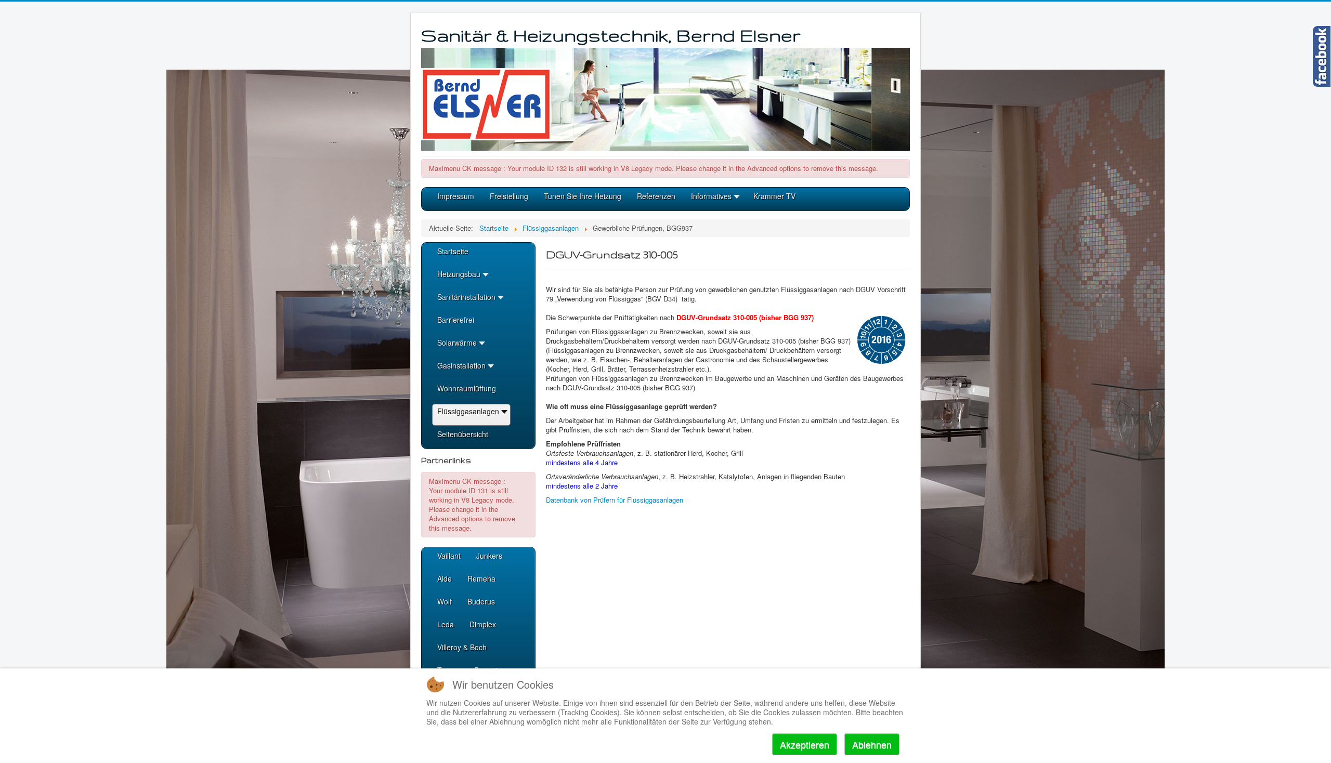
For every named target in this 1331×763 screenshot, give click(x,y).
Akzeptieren (804, 744)
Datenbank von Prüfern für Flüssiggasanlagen (614, 500)
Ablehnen (872, 744)
